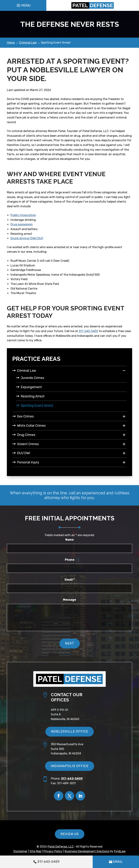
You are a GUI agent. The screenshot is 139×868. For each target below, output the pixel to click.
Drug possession (21, 224)
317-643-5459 (48, 862)
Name (69, 539)
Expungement (31, 387)
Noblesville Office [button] (69, 731)
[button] (23, 5)
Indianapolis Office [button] (70, 766)
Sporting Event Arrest (37, 405)
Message (69, 599)
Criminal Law (26, 371)
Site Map (35, 851)
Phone (69, 559)
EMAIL (118, 862)
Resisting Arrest (33, 396)
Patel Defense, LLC (61, 846)
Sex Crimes (25, 416)
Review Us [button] (69, 834)
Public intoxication (23, 215)
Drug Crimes (26, 435)
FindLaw (120, 851)
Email (70, 579)
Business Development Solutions (87, 851)
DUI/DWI (23, 453)
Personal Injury (28, 462)
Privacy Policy (52, 851)
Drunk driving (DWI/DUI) (26, 238)
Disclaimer (20, 851)
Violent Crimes (28, 444)
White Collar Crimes (31, 426)
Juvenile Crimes (32, 378)
